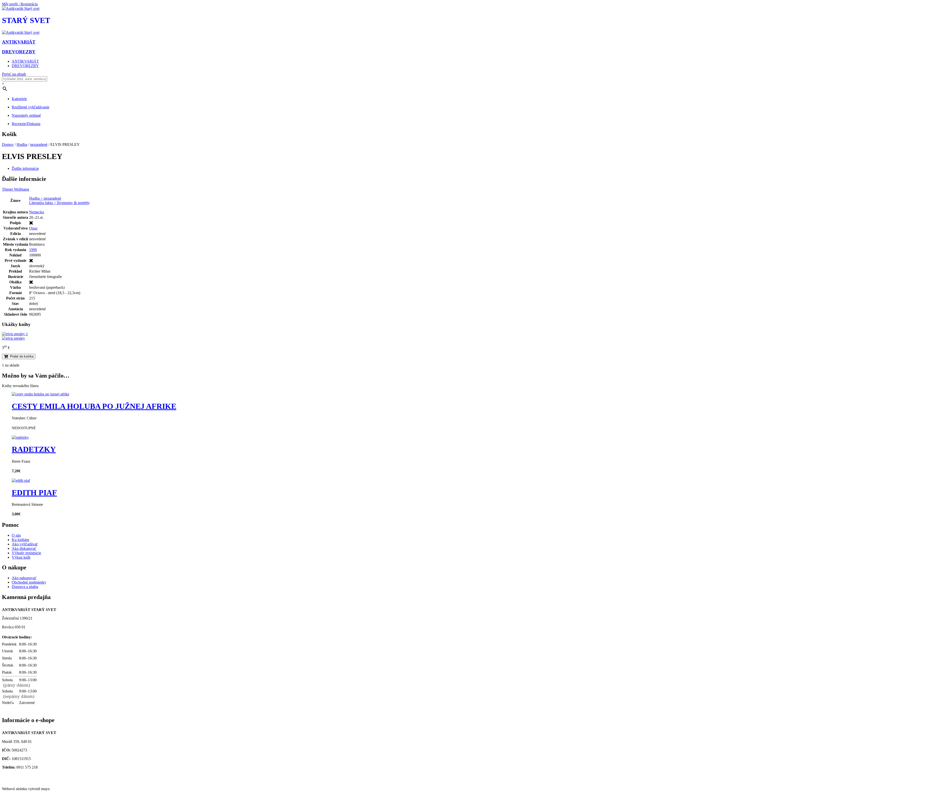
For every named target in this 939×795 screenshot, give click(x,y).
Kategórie (19, 99)
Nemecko (36, 212)
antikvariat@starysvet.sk (23, 776)
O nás (16, 535)
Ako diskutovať (24, 548)
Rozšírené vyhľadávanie (30, 107)
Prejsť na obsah (14, 74)
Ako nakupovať (24, 578)
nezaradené (38, 144)
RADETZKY (34, 449)
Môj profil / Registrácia (20, 4)
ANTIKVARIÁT (25, 61)
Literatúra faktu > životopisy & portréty (59, 203)
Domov (8, 144)
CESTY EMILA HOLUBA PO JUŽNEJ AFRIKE (94, 406)
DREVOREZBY (25, 66)
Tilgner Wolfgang (15, 189)
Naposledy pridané (26, 115)
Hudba (22, 144)
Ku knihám (20, 540)
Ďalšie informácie (25, 168)
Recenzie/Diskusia (26, 124)
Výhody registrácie (26, 553)
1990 (33, 250)
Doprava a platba (25, 587)
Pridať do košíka (22, 356)
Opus (33, 228)
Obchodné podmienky (29, 582)
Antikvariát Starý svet (20, 780)
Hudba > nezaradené (45, 198)
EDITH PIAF (34, 492)
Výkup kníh (21, 557)
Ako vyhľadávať (25, 544)
